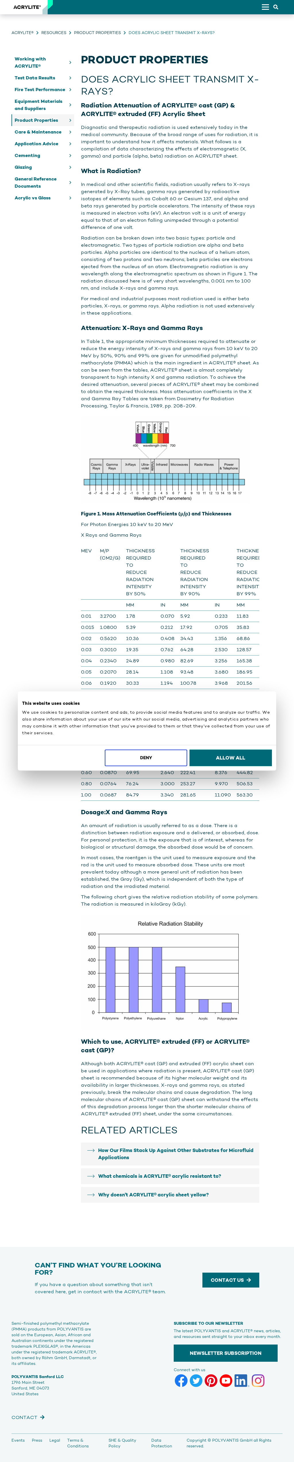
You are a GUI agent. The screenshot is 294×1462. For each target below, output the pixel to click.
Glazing (23, 167)
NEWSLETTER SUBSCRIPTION (226, 1353)
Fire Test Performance (40, 90)
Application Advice (36, 144)
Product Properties (97, 32)
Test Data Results (35, 78)
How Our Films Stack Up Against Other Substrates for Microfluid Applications (176, 1154)
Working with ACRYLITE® (30, 62)
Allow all (230, 758)
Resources (53, 32)
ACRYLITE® (22, 32)
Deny (146, 757)
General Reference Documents (36, 182)
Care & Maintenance (38, 132)
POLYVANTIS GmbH (232, 1440)
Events (18, 1440)
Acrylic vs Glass (33, 198)
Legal (54, 1440)
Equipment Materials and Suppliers (38, 104)
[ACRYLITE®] (26, 7)
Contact (24, 1417)
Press (37, 1440)
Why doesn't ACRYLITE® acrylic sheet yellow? (153, 1195)
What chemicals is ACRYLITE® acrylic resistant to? (159, 1176)
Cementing (27, 155)
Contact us (227, 1280)
